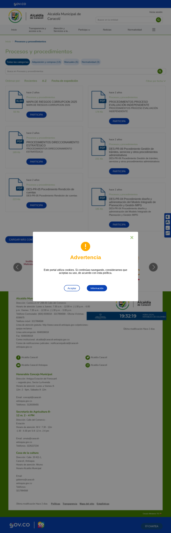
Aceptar (72, 288)
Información (97, 288)
